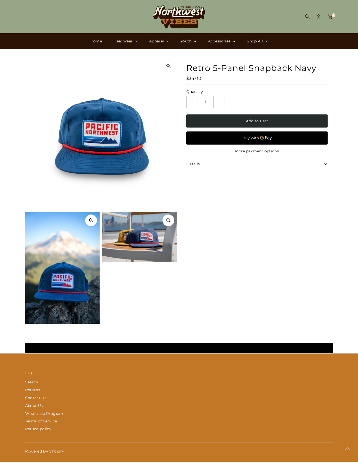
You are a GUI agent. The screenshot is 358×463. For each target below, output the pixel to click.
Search (31, 382)
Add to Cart (257, 121)
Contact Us (36, 397)
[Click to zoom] (168, 66)
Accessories (220, 41)
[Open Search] (307, 16)
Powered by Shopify (44, 451)
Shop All (255, 41)
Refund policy (38, 429)
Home (96, 41)
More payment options (257, 151)
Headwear (123, 41)
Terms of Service (41, 421)
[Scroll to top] (347, 448)
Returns (32, 390)
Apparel (157, 41)
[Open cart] (330, 16)
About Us (34, 405)
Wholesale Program (44, 413)
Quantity (194, 91)
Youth (186, 41)
